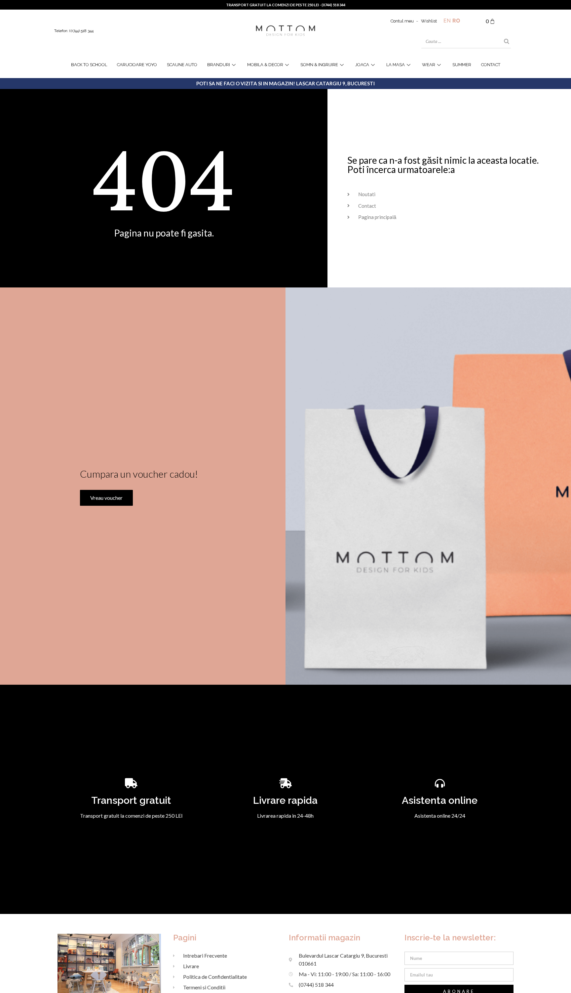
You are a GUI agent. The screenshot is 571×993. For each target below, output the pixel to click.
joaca (362, 64)
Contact (490, 64)
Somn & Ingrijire (319, 64)
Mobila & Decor (265, 64)
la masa (395, 64)
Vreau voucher (106, 498)
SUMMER (461, 64)
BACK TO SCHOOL (89, 64)
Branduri (218, 64)
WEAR (428, 64)
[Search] (506, 41)
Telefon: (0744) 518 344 (74, 30)
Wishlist (429, 21)
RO (456, 20)
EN (447, 20)
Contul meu (402, 21)
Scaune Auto (182, 64)
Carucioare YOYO (137, 64)
